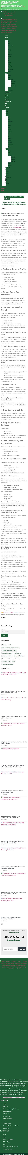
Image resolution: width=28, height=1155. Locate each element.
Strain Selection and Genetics (17, 656)
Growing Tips (10, 70)
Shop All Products (10, 77)
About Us (6, 38)
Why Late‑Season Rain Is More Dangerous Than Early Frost (10, 817)
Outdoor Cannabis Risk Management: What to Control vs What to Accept (12, 766)
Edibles (10, 645)
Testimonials (8, 101)
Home (6, 35)
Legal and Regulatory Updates (9, 650)
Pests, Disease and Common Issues (10, 647)
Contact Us (7, 108)
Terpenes (4, 645)
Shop (6, 73)
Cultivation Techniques (7, 664)
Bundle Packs (13, 82)
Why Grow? (10, 66)
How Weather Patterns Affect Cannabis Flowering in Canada (13, 867)
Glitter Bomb (17, 227)
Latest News (5, 656)
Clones (13, 86)
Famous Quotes (7, 99)
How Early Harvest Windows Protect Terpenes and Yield (12, 791)
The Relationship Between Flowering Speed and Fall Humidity (12, 842)
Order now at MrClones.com (10, 612)
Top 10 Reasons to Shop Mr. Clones (10, 47)
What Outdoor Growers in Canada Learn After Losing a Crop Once (13, 692)
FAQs (6, 105)
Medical (7, 96)
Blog (6, 103)
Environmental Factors (7, 659)
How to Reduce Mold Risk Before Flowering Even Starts (11, 918)
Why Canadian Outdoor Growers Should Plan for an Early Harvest (13, 892)
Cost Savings (18, 653)
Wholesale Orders (7, 93)
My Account (10, 89)
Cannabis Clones (13, 196)
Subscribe (22, 949)
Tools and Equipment (7, 653)
